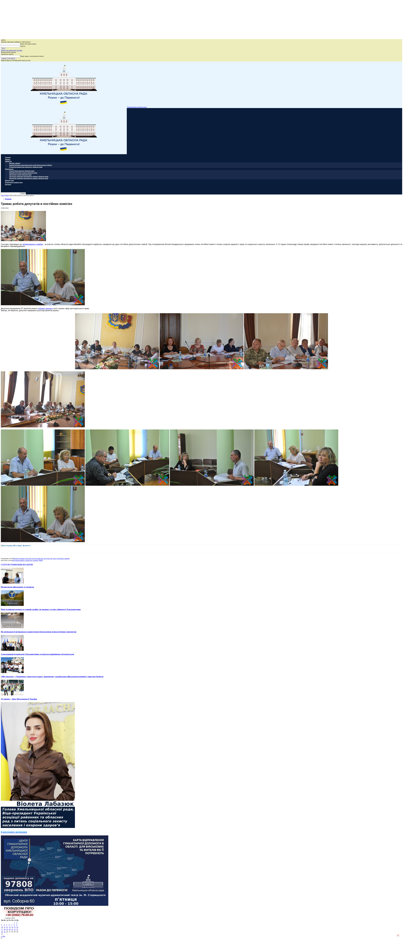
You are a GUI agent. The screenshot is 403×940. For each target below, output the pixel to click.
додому (3, 195)
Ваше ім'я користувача (28, 44)
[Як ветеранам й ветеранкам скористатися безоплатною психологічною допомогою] (12, 628)
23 (17, 929)
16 (17, 927)
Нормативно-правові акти (14, 182)
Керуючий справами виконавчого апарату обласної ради (28, 178)
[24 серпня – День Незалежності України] (12, 695)
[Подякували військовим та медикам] (12, 583)
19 (7, 929)
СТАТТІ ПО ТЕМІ (8, 564)
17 (2, 929)
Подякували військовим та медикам (17, 587)
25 (4, 932)
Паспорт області (14, 163)
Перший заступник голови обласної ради (23, 173)
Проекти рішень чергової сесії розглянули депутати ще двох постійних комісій (41, 558)
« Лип (3, 936)
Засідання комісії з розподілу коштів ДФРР (27, 560)
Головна (8, 157)
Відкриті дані (9, 180)
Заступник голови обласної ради (20, 175)
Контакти (8, 184)
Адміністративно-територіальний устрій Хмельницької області (30, 165)
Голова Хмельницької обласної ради (21, 171)
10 (2, 927)
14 (12, 927)
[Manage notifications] (398, 935)
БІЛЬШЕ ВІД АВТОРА (24, 564)
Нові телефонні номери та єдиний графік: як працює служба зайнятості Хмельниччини (41, 609)
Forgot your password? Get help (11, 50)
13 (9, 927)
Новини (7, 159)
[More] (46, 549)
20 (9, 929)
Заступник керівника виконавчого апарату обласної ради (28, 176)
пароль (22, 46)
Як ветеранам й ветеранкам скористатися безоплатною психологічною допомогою (38, 632)
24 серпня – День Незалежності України (19, 699)
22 (15, 929)
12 (7, 927)
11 (4, 927)
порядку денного (45, 308)
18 (4, 929)
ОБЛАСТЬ (8, 161)
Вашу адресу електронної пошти (32, 56)
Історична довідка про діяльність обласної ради (25, 167)
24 (2, 932)
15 (15, 927)
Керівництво (9, 169)
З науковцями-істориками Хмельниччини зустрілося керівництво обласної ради (37, 654)
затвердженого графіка (32, 244)
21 (12, 929)
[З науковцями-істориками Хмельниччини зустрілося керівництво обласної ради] (12, 650)
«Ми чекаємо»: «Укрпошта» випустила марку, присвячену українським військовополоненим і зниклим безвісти (52, 676)
